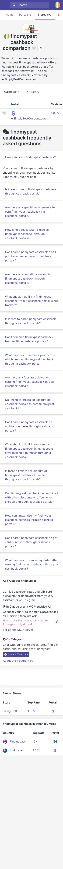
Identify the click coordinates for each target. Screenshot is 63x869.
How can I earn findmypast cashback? (30, 157)
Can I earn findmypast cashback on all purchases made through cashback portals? (30, 256)
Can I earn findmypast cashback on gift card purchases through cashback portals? (31, 542)
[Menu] (4, 5)
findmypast (17, 750)
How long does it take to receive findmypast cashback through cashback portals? (27, 234)
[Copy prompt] (57, 621)
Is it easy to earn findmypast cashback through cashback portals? (30, 191)
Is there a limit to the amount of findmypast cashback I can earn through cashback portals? (26, 475)
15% (35, 741)
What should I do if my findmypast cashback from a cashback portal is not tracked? (31, 301)
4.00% (31, 711)
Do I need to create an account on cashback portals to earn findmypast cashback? (29, 404)
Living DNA (10, 711)
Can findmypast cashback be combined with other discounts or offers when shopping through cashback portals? (31, 497)
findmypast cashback (15, 75)
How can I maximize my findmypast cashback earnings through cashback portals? (29, 520)
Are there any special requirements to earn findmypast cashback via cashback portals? (30, 212)
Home (9, 14)
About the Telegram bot (18, 660)
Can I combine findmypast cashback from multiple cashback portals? (29, 339)
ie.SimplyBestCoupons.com (28, 118)
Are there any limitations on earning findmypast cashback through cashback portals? (28, 278)
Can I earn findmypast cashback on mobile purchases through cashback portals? (29, 426)
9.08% (36, 750)
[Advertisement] (31, 677)
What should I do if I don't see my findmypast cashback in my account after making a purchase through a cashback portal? (29, 451)
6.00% (55, 113)
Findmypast (17, 741)
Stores (44, 14)
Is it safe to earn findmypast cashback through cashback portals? (30, 321)
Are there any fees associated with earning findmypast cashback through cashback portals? (30, 382)
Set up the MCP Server (18, 629)
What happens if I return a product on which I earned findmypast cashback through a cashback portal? (30, 359)
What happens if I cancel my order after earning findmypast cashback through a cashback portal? (31, 564)
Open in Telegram (18, 654)
